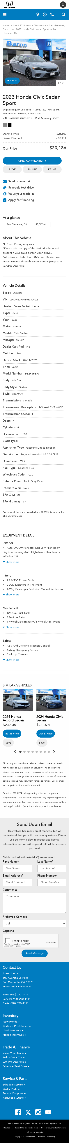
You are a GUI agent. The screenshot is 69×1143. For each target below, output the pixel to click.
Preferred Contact (15, 916)
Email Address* (13, 875)
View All (13, 81)
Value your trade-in (21, 193)
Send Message (35, 953)
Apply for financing (21, 200)
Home (6, 25)
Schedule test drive (21, 187)
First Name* (11, 861)
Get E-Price (12, 733)
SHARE (32, 169)
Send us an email (19, 181)
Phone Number (47, 875)
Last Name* (45, 861)
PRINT (52, 169)
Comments (10, 889)
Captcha (8, 930)
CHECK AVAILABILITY (32, 160)
